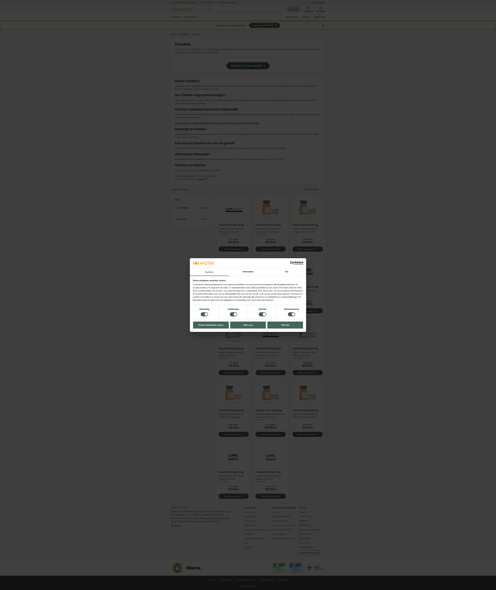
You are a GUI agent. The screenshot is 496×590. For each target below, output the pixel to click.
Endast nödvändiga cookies (211, 325)
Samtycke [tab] (209, 272)
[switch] (233, 314)
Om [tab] (286, 272)
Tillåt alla (285, 325)
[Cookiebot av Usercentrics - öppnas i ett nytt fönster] (292, 263)
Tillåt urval (248, 325)
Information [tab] (248, 272)
